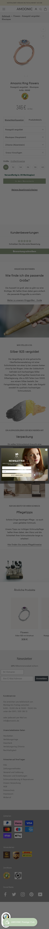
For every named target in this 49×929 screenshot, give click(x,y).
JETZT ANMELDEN (16, 475)
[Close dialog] (46, 450)
